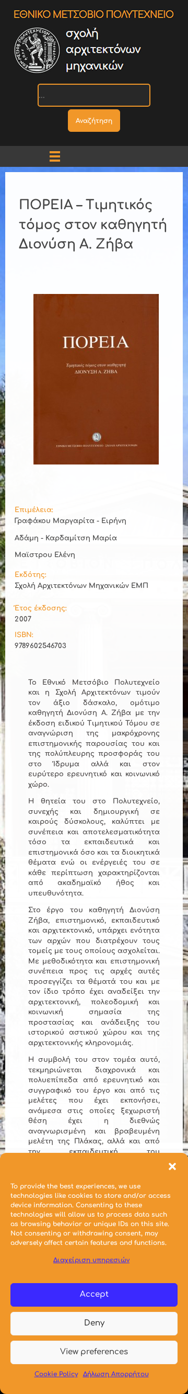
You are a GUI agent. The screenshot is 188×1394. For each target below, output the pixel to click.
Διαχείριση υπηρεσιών (91, 1260)
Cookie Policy (56, 1374)
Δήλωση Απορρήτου (116, 1374)
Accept (94, 1294)
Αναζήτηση (94, 120)
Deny (94, 1323)
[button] (172, 1166)
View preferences (94, 1351)
